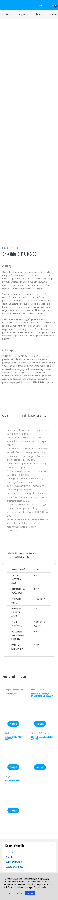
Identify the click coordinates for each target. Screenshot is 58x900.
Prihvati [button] (30, 893)
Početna (6, 14)
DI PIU (26, 556)
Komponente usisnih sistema (14, 691)
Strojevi (21, 14)
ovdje (44, 887)
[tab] (5, 417)
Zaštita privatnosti (14, 866)
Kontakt (9, 857)
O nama (9, 852)
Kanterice (43, 690)
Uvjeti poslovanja (13, 861)
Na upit (13, 723)
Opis (5, 415)
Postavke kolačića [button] (13, 893)
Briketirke (38, 14)
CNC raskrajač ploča (40, 734)
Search (41, 5)
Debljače (8, 776)
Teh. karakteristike (33, 415)
